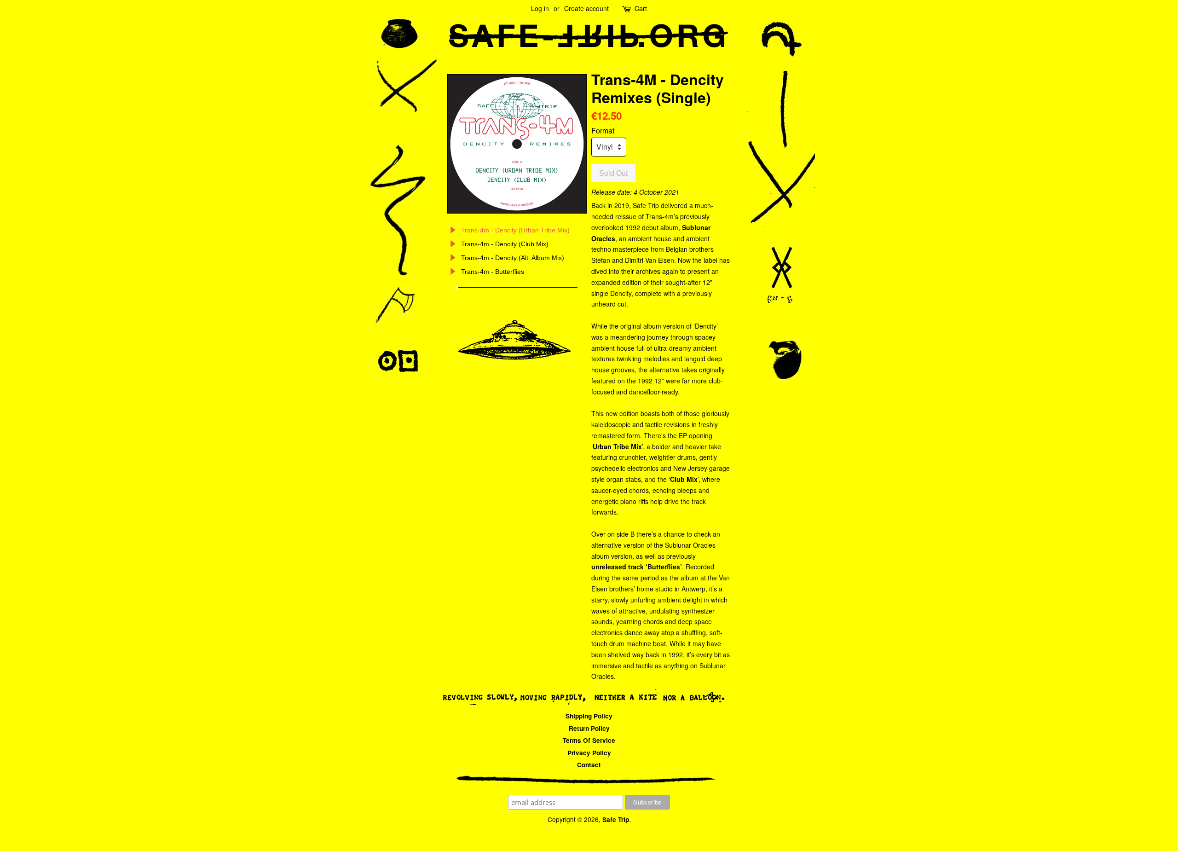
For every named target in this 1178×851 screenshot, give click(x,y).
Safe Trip (615, 819)
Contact (589, 764)
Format (602, 130)
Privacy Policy (589, 752)
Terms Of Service (589, 740)
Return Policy (589, 728)
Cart (641, 8)
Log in (540, 8)
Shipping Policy (589, 716)
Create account (586, 8)
